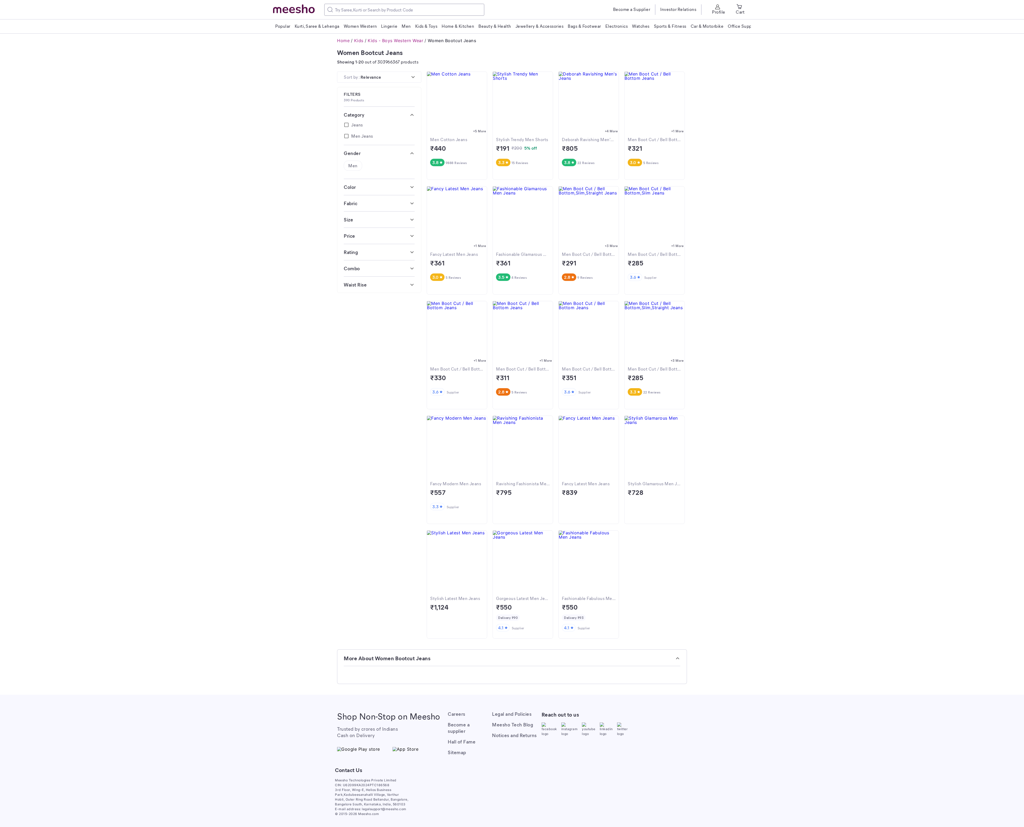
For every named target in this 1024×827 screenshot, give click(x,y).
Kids (358, 40)
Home (343, 40)
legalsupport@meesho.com (384, 809)
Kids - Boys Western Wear (395, 40)
